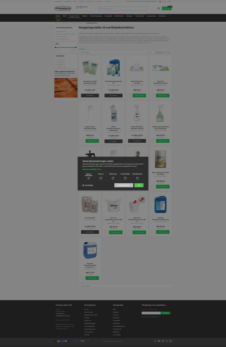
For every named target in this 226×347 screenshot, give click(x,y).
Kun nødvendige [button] (124, 185)
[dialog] (113, 173)
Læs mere (134, 166)
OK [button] (139, 185)
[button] (113, 169)
